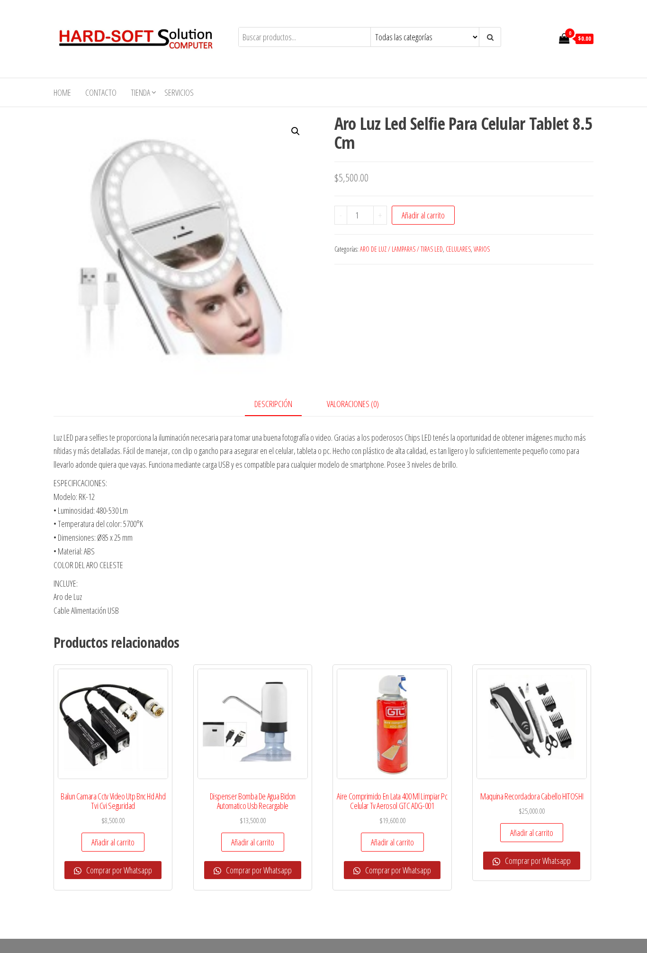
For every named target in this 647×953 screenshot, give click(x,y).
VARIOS (482, 249)
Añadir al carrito (423, 215)
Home (62, 92)
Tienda (140, 92)
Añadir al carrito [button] (113, 842)
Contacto (101, 92)
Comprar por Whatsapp (118, 870)
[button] (295, 131)
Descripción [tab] (273, 403)
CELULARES (458, 249)
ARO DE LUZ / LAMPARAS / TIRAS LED (401, 249)
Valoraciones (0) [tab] (353, 403)
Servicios (179, 92)
